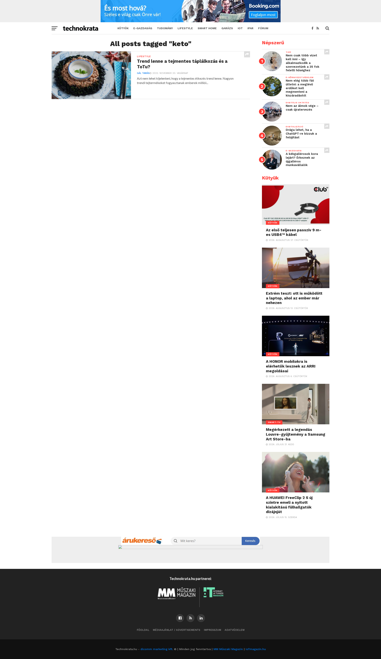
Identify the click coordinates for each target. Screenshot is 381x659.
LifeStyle (185, 28)
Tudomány (165, 28)
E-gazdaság (142, 28)
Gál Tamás (143, 73)
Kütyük (123, 28)
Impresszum (212, 629)
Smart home (207, 28)
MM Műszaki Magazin (228, 649)
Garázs (227, 28)
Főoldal (143, 629)
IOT (240, 28)
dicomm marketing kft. (156, 649)
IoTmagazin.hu (256, 649)
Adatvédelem (234, 629)
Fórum (263, 28)
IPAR (250, 28)
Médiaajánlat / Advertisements (176, 629)
